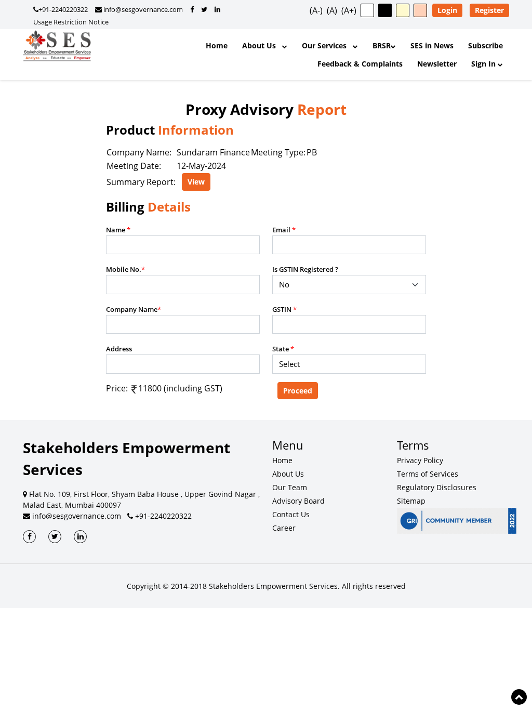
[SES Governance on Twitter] (204, 9)
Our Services (327, 45)
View (196, 182)
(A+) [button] (348, 10)
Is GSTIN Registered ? (305, 269)
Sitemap (411, 501)
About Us (262, 45)
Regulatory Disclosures (436, 487)
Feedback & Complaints (360, 64)
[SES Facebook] (29, 536)
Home (217, 45)
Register (489, 10)
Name (118, 229)
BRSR (382, 45)
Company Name (133, 309)
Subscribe (485, 45)
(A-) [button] (316, 10)
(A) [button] (332, 10)
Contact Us (291, 514)
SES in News (432, 45)
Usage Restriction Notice (71, 22)
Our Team (289, 487)
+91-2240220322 (63, 9)
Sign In (484, 64)
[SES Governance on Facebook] (192, 9)
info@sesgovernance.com (142, 9)
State (283, 348)
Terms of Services (427, 474)
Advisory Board (298, 501)
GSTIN (284, 309)
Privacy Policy (420, 460)
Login (447, 10)
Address (119, 348)
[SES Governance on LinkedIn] (217, 9)
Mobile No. (125, 269)
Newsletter (437, 64)
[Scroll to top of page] (519, 697)
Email (284, 229)
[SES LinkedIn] (80, 536)
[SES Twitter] (54, 536)
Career (284, 528)
